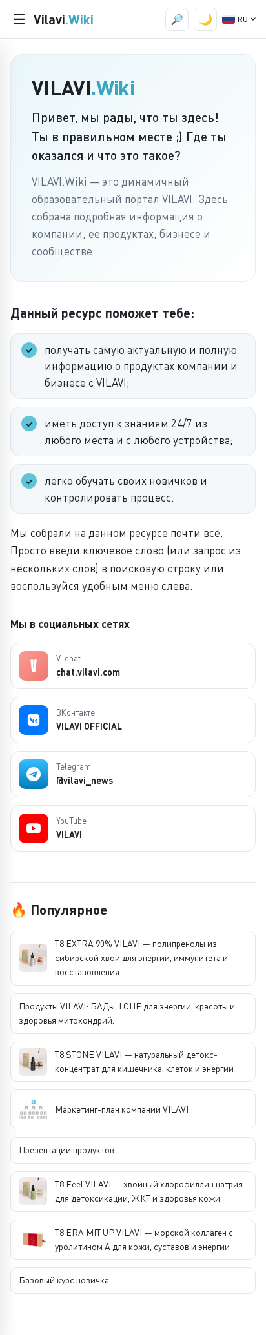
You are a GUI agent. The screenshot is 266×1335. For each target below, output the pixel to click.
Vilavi (64, 19)
